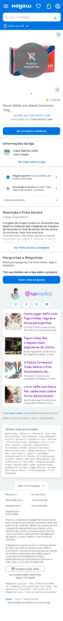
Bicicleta (29, 459)
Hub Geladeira (47, 436)
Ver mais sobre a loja (31, 161)
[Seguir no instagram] (37, 304)
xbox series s (18, 453)
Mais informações (29, 485)
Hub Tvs (9, 439)
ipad (32, 465)
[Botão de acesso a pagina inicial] (21, 6)
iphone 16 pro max (17, 442)
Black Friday (11, 433)
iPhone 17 (25, 433)
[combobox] (32, 17)
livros (18, 599)
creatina (27, 445)
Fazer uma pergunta (31, 279)
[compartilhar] (57, 90)
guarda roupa (44, 465)
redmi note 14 (12, 462)
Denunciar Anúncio (14, 200)
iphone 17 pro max (39, 448)
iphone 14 (34, 439)
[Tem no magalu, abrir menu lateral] (6, 6)
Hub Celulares (29, 436)
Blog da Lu (11, 494)
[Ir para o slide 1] (31, 93)
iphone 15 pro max (15, 450)
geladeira (34, 442)
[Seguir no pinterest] (47, 304)
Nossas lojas (38, 494)
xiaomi (31, 453)
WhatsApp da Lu (15, 500)
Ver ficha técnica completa (31, 247)
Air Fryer (52, 439)
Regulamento (13, 506)
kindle (23, 448)
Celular (31, 456)
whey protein (41, 445)
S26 (47, 433)
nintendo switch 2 (15, 456)
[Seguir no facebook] (26, 304)
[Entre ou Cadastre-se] (58, 6)
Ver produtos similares (31, 131)
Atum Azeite (47, 418)
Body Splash (43, 459)
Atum (35, 418)
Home (9, 599)
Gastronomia (31, 599)
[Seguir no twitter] (16, 304)
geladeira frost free (16, 467)
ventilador (42, 453)
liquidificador (21, 465)
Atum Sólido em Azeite (36, 413)
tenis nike (28, 462)
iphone (16, 445)
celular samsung (36, 450)
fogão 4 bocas (37, 467)
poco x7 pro (48, 442)
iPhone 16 (38, 433)
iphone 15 (21, 439)
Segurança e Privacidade (12, 512)
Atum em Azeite (20, 418)
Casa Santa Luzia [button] (39, 115)
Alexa (22, 470)
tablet (19, 459)
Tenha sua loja (39, 500)
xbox (7, 445)
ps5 (43, 439)
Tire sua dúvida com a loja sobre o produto (30, 272)
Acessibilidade (39, 506)
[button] (55, 18)
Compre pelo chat (27, 569)
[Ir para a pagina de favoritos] (38, 6)
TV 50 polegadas (37, 470)
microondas (11, 448)
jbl (53, 459)
